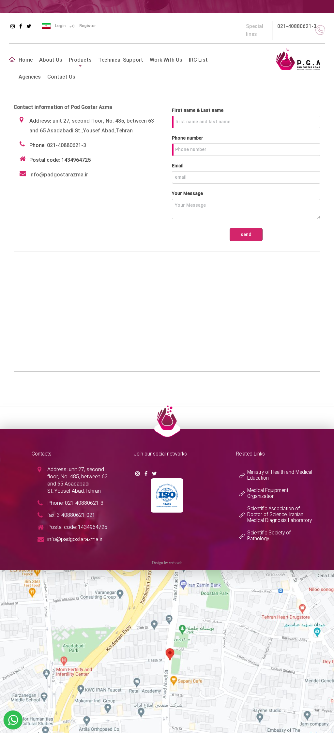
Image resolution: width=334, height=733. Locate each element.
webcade (175, 563)
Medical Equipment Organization (267, 494)
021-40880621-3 (296, 27)
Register (87, 25)
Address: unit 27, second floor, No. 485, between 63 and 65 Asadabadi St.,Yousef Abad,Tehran (77, 480)
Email (178, 166)
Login (60, 25)
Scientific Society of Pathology (269, 536)
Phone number (187, 138)
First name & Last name (197, 110)
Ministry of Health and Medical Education (279, 475)
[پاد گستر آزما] (298, 58)
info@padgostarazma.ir (58, 175)
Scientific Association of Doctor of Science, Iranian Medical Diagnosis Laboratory (279, 515)
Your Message (187, 193)
